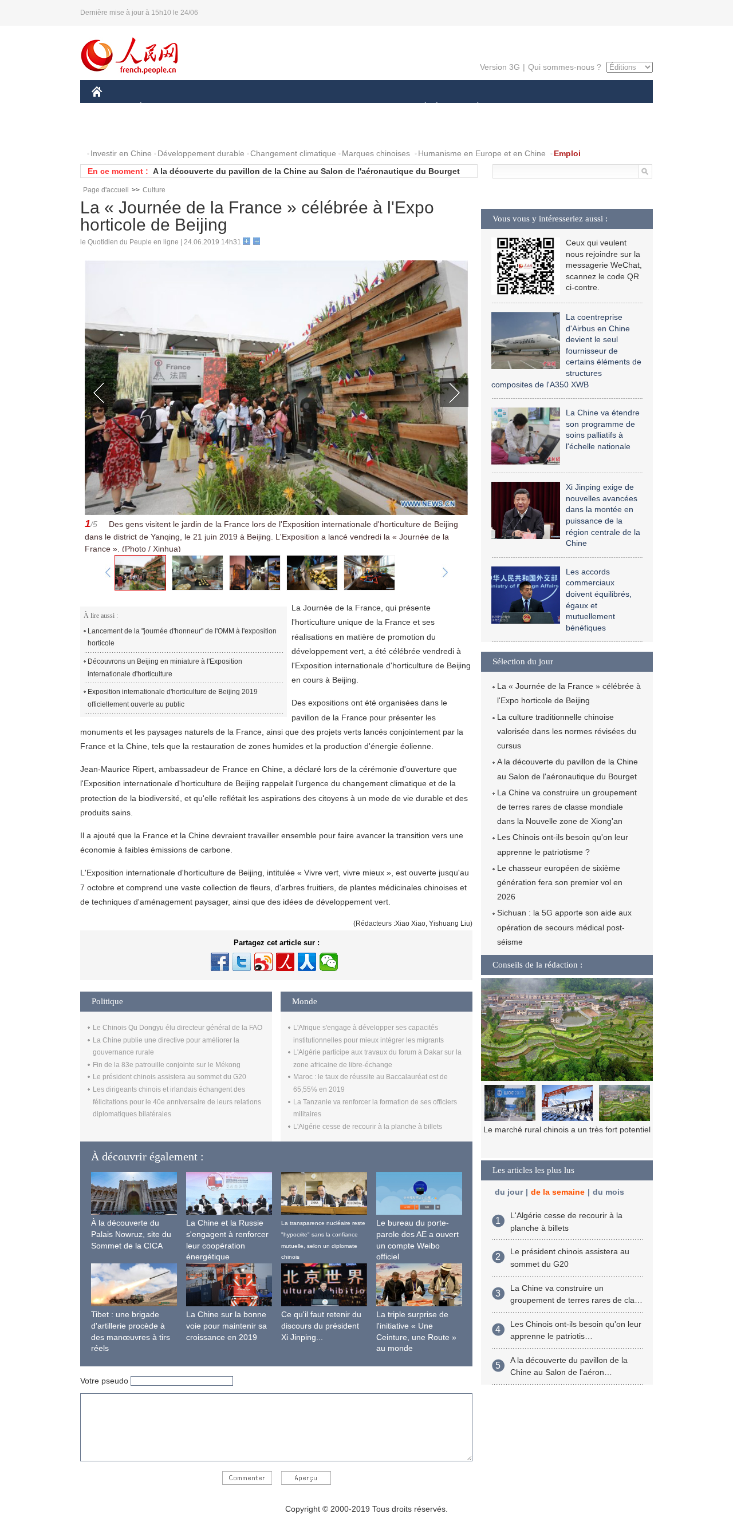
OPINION (116, 131)
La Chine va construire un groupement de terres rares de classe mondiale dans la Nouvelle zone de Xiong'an (567, 807)
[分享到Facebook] (220, 962)
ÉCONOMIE (162, 108)
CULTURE (367, 108)
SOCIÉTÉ (420, 108)
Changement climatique (293, 153)
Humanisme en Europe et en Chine (482, 153)
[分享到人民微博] (285, 962)
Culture (154, 190)
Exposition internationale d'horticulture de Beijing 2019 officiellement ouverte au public (173, 698)
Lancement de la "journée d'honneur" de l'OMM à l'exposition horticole (182, 637)
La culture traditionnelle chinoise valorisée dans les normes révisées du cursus (566, 731)
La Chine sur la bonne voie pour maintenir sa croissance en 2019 (226, 1325)
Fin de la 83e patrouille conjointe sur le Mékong (167, 1065)
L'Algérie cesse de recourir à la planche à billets (367, 1127)
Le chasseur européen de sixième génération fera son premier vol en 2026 (559, 882)
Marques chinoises (376, 153)
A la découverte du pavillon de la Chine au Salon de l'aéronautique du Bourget (306, 171)
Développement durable (201, 153)
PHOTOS (165, 131)
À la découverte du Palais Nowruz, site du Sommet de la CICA (131, 1234)
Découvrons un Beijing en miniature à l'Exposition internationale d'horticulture (165, 667)
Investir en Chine (121, 153)
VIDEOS (212, 131)
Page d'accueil (106, 190)
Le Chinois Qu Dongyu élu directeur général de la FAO (177, 1028)
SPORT (518, 108)
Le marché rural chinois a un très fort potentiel (567, 1129)
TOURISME (568, 108)
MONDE (215, 108)
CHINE (111, 108)
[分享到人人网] (307, 962)
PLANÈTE (471, 108)
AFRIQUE (264, 108)
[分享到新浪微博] (263, 962)
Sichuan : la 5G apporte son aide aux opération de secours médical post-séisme (564, 927)
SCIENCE (315, 108)
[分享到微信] (329, 962)
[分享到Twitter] (241, 962)
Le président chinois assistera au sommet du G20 (169, 1077)
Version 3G (500, 67)
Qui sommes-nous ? (564, 67)
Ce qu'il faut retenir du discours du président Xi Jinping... (321, 1325)
